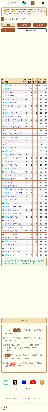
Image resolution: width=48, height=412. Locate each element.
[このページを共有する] (4, 407)
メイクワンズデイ (14, 158)
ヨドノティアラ (13, 231)
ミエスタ (11, 123)
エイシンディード (14, 89)
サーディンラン (13, 113)
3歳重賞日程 (32, 30)
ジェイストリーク (14, 234)
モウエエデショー (14, 207)
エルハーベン (13, 238)
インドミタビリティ (15, 213)
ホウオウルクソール (15, 186)
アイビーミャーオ (14, 106)
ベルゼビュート (13, 151)
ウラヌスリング (13, 165)
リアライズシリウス (15, 155)
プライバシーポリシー (24, 389)
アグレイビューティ (15, 227)
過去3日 (24, 25)
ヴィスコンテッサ (14, 130)
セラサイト (12, 96)
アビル (10, 161)
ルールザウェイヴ (14, 127)
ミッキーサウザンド (15, 189)
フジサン (11, 248)
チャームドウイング (15, 116)
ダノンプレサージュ (15, 99)
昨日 (8, 25)
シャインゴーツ (13, 241)
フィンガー (12, 144)
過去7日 (40, 25)
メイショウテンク (14, 203)
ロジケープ (12, 85)
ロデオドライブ (13, 103)
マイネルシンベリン (15, 196)
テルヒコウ (12, 179)
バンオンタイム (13, 148)
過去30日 (8, 30)
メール (28, 399)
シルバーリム (13, 137)
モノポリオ (12, 182)
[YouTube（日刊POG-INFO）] (33, 382)
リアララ (11, 141)
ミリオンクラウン (14, 175)
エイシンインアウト (15, 193)
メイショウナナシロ (15, 134)
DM (20, 399)
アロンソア (12, 255)
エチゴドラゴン (13, 217)
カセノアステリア (14, 220)
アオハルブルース (14, 224)
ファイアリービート (15, 120)
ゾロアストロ (13, 109)
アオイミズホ (13, 210)
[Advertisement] (24, 54)
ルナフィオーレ (13, 172)
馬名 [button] (6, 82)
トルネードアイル (14, 252)
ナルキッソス (13, 168)
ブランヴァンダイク (15, 200)
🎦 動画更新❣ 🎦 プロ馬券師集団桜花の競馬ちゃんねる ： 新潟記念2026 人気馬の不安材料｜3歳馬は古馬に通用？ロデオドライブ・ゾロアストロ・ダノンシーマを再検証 (24, 12)
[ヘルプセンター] (42, 382)
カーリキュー (13, 245)
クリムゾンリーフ (14, 92)
